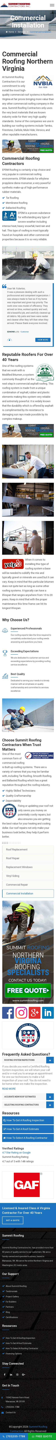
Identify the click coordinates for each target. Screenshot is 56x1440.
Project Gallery (12, 1296)
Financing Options (14, 1353)
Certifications (12, 1317)
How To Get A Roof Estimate (23, 1129)
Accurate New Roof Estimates (20, 1097)
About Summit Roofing (16, 1286)
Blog (8, 1312)
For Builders (11, 1302)
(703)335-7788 (15, 1436)
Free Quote (44, 1436)
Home (11, 32)
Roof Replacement (16, 849)
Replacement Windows (19, 867)
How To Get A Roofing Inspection (25, 1120)
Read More (9, 1088)
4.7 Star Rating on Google (16, 1152)
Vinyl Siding (12, 875)
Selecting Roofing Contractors (21, 1105)
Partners (10, 1307)
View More (43, 340)
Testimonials (11, 1291)
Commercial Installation (19, 893)
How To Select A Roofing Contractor (26, 1137)
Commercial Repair (17, 884)
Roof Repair (12, 858)
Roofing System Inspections (19, 1060)
